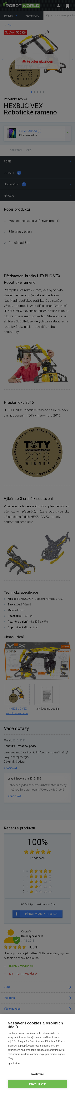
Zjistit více (14, 1063)
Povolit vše (37, 1084)
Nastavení (37, 1073)
